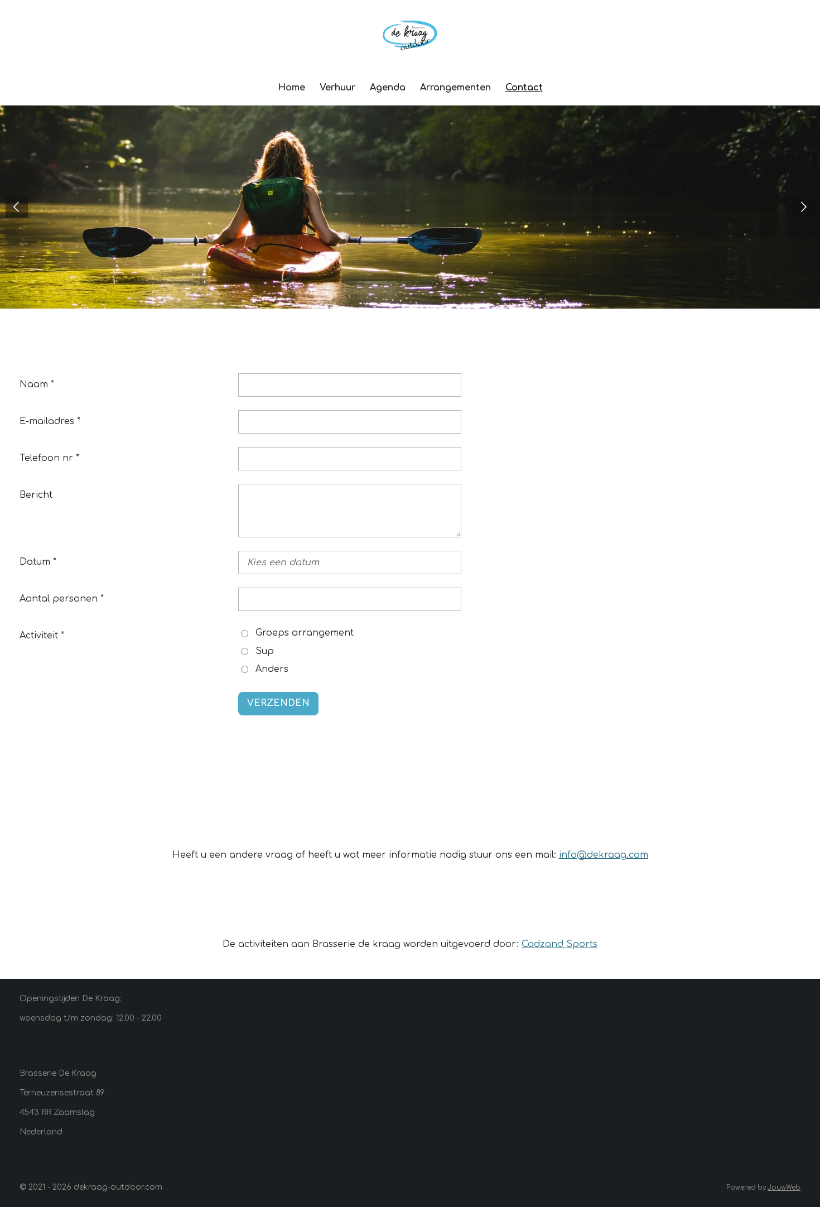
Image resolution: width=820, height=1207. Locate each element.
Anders (271, 669)
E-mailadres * (50, 421)
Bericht (36, 495)
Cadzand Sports (559, 944)
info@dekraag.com (603, 855)
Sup (264, 651)
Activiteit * (42, 636)
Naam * (37, 384)
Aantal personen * (62, 599)
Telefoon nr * (49, 458)
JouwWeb (784, 1187)
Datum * (38, 562)
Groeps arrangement (304, 633)
